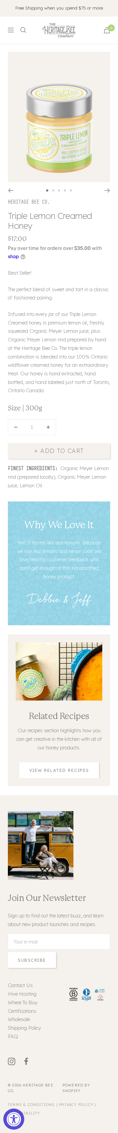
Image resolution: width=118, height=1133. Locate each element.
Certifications (22, 1011)
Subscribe (32, 960)
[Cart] (107, 30)
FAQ (13, 1036)
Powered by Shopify (76, 1088)
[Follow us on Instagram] (15, 1061)
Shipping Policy (24, 1028)
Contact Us (20, 985)
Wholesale (19, 1019)
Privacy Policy (76, 1104)
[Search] (23, 30)
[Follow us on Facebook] (30, 1061)
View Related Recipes (59, 770)
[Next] (107, 190)
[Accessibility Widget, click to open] (13, 1119)
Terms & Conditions (31, 1104)
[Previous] (10, 190)
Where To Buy (22, 1002)
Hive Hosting (22, 994)
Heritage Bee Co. (29, 202)
